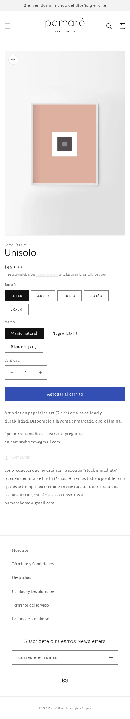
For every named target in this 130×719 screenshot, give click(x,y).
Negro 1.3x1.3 (65, 333)
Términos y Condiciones (33, 564)
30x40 (16, 296)
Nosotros (20, 550)
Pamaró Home (56, 708)
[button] (7, 26)
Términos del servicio (30, 605)
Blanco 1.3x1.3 (24, 347)
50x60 (69, 296)
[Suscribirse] (111, 657)
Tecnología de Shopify (78, 708)
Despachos (21, 578)
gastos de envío (47, 274)
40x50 (43, 296)
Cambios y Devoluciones (33, 592)
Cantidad (12, 361)
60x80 (96, 296)
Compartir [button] (20, 457)
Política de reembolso (31, 619)
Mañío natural (24, 333)
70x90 (16, 309)
